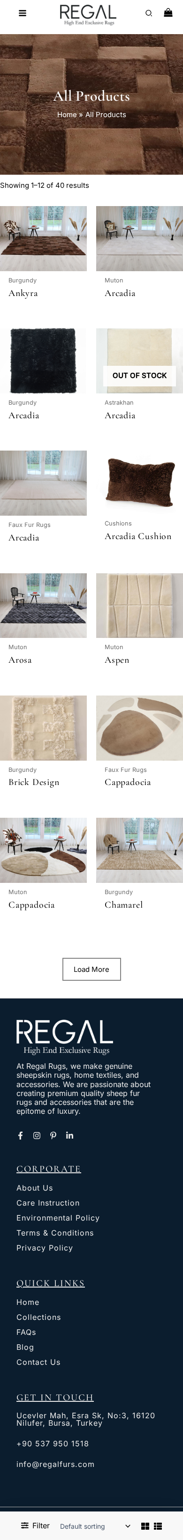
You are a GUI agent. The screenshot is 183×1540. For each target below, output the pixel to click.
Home (27, 1302)
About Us (34, 1187)
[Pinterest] (53, 1136)
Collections (38, 1317)
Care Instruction (48, 1202)
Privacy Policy (44, 1247)
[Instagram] (37, 1136)
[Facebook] (20, 1136)
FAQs (26, 1332)
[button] (149, 14)
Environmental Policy (58, 1217)
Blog (25, 1347)
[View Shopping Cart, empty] (168, 13)
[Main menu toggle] (22, 13)
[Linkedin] (70, 1136)
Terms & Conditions (55, 1232)
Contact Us (38, 1362)
